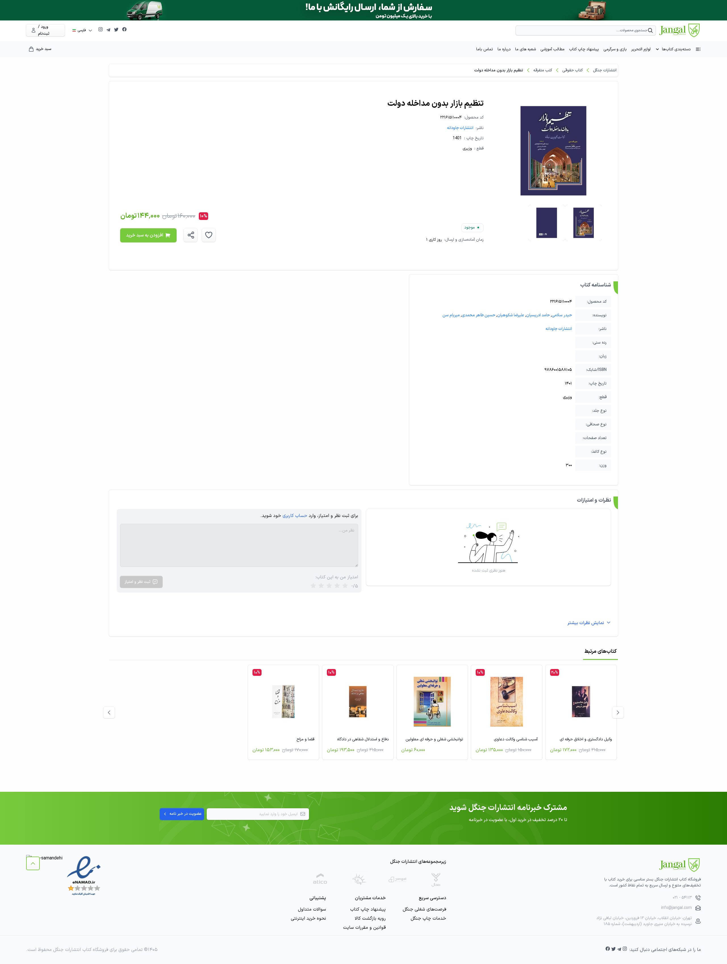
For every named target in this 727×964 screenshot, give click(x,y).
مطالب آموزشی (552, 49)
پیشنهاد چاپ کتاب (584, 49)
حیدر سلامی (562, 315)
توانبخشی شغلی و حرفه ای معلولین (434, 739)
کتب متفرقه (542, 70)
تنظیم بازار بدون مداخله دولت (498, 70)
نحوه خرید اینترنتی (308, 918)
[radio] (313, 586)
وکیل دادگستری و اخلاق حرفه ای (586, 739)
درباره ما (504, 49)
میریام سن (451, 315)
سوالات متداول (312, 909)
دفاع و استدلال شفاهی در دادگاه (363, 739)
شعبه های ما (525, 49)
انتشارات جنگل (605, 70)
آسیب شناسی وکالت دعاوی (516, 739)
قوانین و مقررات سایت (364, 927)
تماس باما (484, 49)
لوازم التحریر (641, 49)
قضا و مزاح (305, 739)
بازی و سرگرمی (615, 49)
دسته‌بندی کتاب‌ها (676, 49)
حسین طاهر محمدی (478, 315)
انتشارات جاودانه (460, 128)
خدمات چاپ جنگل (428, 918)
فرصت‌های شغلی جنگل (424, 909)
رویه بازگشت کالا (370, 918)
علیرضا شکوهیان (510, 315)
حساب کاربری (295, 515)
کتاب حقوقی (572, 70)
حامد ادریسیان (538, 315)
